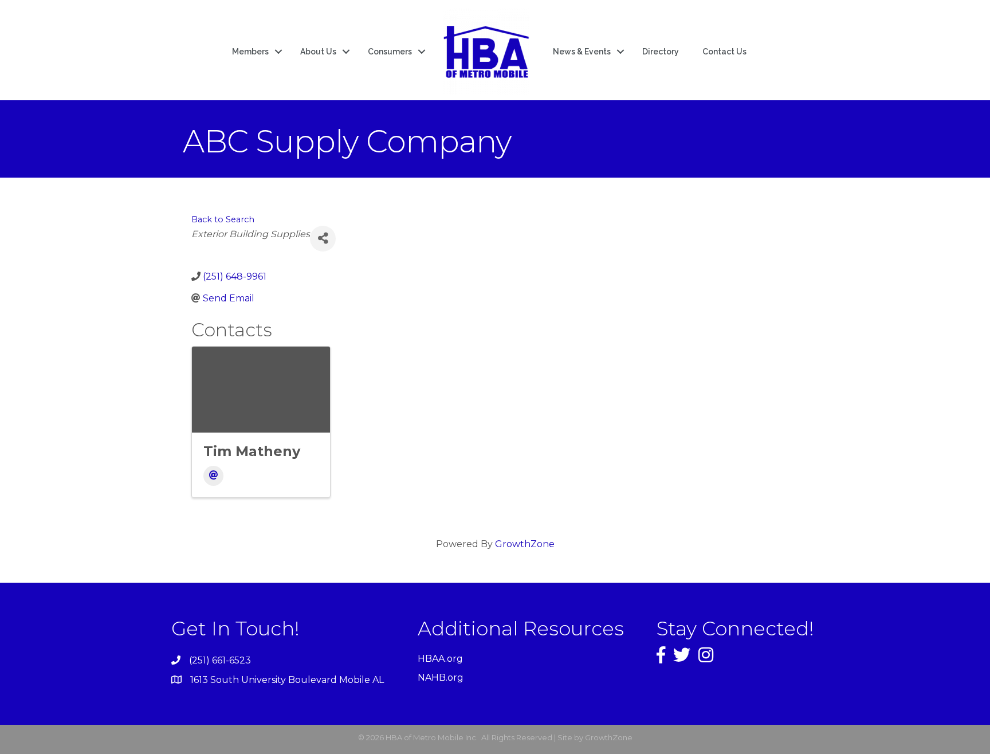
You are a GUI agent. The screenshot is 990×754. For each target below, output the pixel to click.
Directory (660, 51)
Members (250, 51)
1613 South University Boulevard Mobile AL (287, 679)
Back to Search (222, 219)
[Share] (323, 239)
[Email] (213, 476)
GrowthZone (525, 544)
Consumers (390, 51)
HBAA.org (440, 658)
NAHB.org (440, 677)
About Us (318, 51)
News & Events (582, 51)
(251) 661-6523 (220, 660)
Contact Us (724, 51)
